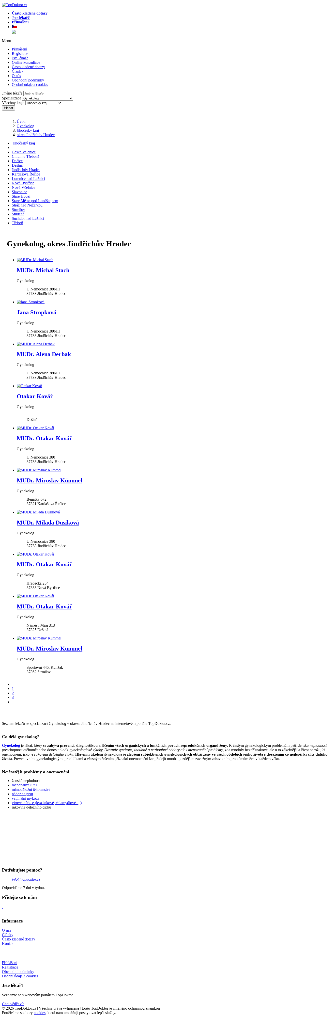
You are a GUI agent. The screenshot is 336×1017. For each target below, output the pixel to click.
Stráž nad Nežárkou (27, 205)
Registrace (20, 53)
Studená (18, 214)
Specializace (11, 98)
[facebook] (2, 907)
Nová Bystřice (23, 183)
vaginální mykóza (25, 798)
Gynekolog (25, 126)
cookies (40, 1013)
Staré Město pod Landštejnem (35, 201)
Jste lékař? (20, 58)
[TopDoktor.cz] (173, 27)
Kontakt (8, 943)
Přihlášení (19, 49)
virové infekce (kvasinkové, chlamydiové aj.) (47, 803)
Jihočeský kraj (28, 130)
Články (17, 71)
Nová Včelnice (23, 187)
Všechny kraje (13, 103)
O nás (16, 76)
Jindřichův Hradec (26, 170)
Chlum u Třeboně (25, 156)
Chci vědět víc (13, 1004)
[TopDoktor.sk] (14, 32)
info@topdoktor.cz (26, 879)
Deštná (17, 165)
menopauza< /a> (25, 785)
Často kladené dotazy (28, 67)
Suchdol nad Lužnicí (28, 218)
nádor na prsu (22, 794)
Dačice (17, 161)
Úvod (21, 121)
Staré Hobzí (21, 196)
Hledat (8, 108)
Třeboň (17, 223)
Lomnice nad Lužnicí (28, 178)
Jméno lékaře (12, 93)
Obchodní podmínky (28, 80)
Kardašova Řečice (26, 174)
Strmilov (18, 209)
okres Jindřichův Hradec (36, 135)
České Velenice (24, 152)
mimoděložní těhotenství (31, 789)
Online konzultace (26, 62)
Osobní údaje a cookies (30, 84)
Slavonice (19, 192)
